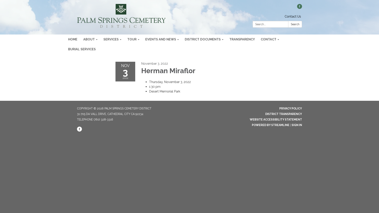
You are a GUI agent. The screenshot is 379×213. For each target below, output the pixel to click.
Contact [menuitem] (268, 39)
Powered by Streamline (270, 125)
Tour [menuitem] (132, 39)
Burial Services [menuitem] (82, 49)
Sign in (297, 125)
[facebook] (299, 8)
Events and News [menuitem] (160, 39)
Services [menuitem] (111, 39)
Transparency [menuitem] (242, 39)
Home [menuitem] (72, 39)
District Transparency (283, 114)
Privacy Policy (290, 108)
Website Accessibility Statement (276, 119)
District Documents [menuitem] (203, 39)
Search (295, 24)
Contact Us (293, 16)
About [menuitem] (89, 39)
